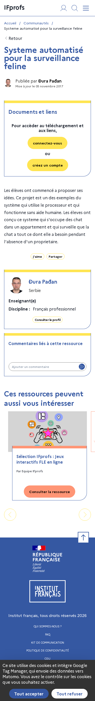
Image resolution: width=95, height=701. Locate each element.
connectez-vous (47, 142)
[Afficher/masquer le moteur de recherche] (75, 8)
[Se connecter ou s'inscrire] (64, 8)
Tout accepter (29, 693)
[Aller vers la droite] (85, 515)
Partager (55, 256)
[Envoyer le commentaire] (82, 367)
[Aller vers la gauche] (10, 515)
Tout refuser (69, 693)
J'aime (37, 256)
